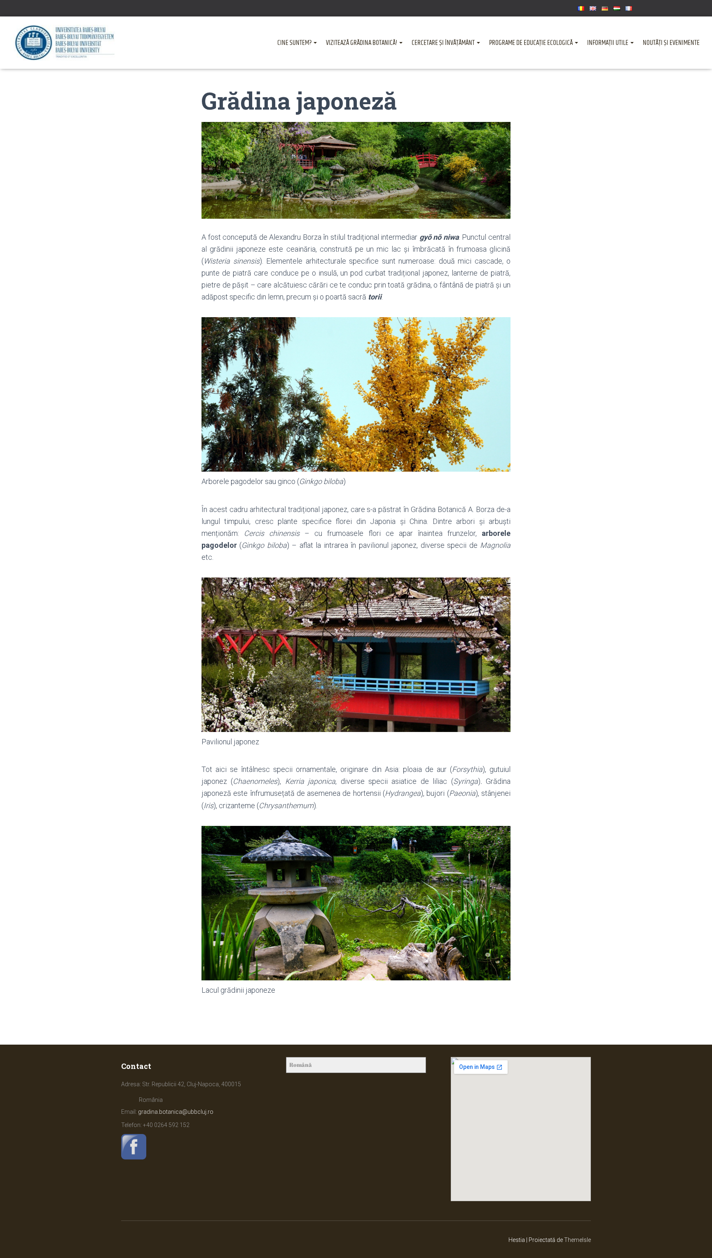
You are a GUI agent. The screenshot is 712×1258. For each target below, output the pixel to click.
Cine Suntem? (295, 42)
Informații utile (608, 42)
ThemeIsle (577, 1240)
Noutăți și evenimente (671, 42)
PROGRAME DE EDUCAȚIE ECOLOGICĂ (531, 42)
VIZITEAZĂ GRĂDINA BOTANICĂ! (362, 42)
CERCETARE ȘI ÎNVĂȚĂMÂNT (444, 42)
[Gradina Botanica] (65, 43)
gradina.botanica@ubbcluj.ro (175, 1111)
